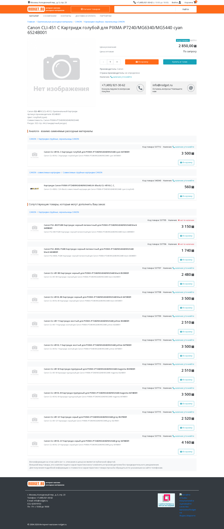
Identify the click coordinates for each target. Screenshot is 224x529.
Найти (185, 9)
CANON (78, 21)
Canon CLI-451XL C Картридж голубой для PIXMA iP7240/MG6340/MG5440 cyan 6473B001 (87, 151)
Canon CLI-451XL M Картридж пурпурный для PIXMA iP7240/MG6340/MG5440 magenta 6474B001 (91, 392)
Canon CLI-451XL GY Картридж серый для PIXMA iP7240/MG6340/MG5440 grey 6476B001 (86, 441)
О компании (49, 15)
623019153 (36, 503)
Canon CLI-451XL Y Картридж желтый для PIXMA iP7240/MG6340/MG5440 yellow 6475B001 (88, 345)
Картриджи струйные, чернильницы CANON (104, 21)
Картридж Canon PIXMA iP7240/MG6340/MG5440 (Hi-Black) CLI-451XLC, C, (79, 185)
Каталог (34, 15)
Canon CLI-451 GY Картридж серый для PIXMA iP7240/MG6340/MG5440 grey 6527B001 (85, 417)
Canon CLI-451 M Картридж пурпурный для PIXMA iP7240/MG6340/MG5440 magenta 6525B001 (89, 369)
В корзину (143, 61)
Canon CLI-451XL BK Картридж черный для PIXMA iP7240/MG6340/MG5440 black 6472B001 (87, 297)
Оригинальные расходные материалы (55, 21)
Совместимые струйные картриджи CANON (82, 172)
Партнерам (105, 15)
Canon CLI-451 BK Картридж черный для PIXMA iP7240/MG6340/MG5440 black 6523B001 (86, 273)
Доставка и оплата (85, 15)
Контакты (66, 15)
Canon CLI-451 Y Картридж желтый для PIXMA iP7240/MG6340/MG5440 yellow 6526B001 (86, 321)
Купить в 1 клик (179, 61)
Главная (31, 21)
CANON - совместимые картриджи (44, 172)
